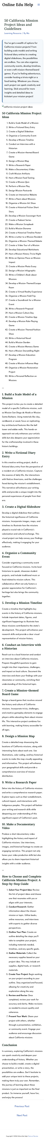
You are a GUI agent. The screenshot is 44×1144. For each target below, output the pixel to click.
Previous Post (22, 1106)
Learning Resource (12, 33)
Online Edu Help (17, 4)
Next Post (22, 1115)
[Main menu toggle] (39, 5)
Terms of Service (33, 1136)
